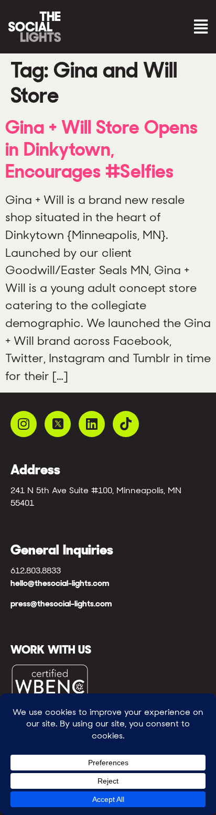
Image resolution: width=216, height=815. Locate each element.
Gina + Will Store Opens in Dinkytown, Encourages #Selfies (101, 149)
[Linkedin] (92, 424)
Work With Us (50, 649)
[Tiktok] (126, 424)
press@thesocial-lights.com (61, 603)
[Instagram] (23, 424)
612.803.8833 (35, 570)
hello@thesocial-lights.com (59, 583)
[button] (160, 27)
